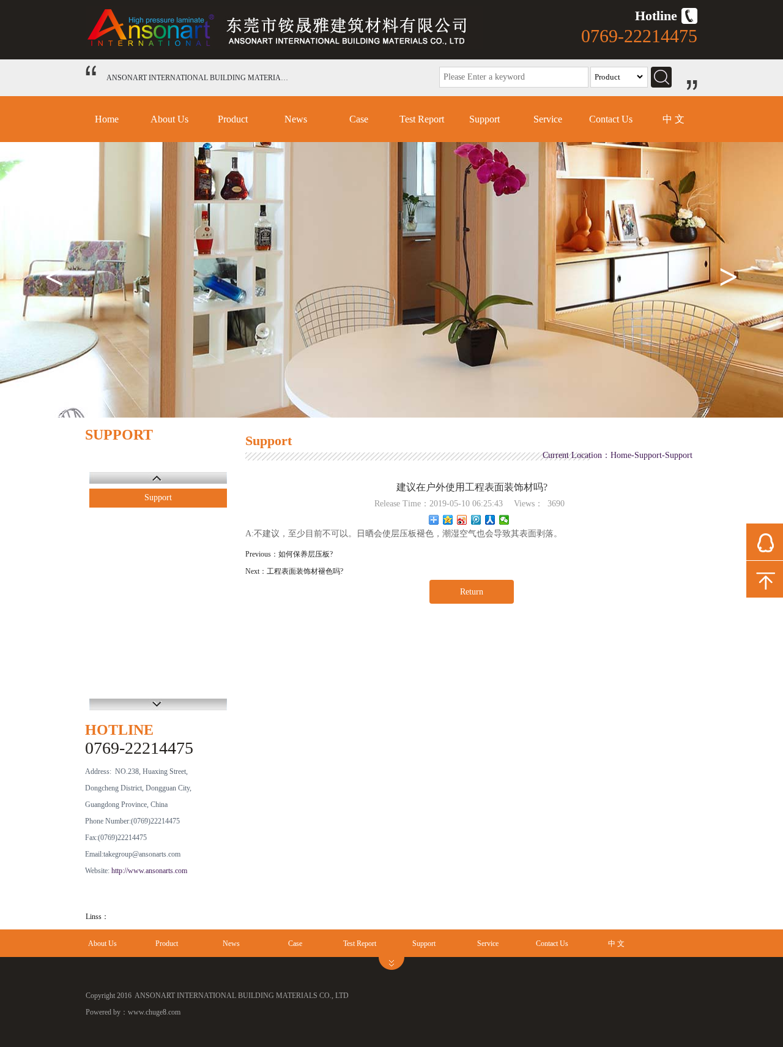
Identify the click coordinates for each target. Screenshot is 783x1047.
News (295, 119)
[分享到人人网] (490, 520)
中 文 (673, 119)
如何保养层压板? (305, 554)
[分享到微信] (504, 520)
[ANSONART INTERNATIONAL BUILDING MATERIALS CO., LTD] (284, 46)
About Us (169, 119)
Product (233, 119)
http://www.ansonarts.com (149, 870)
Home (107, 119)
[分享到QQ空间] (448, 520)
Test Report (421, 119)
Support (484, 119)
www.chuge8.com (154, 1012)
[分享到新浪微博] (462, 520)
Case (358, 119)
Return (471, 591)
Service (547, 119)
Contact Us (611, 119)
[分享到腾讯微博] (476, 520)
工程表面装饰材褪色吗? (305, 571)
